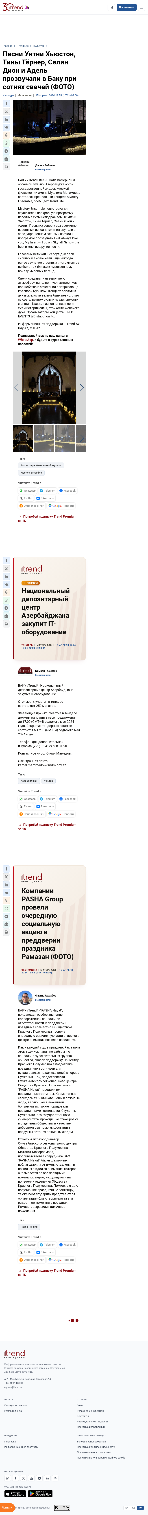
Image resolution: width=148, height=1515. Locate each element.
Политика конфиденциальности (96, 1447)
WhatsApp (25, 340)
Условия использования (91, 1441)
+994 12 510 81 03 (13, 1383)
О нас (80, 1405)
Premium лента (13, 1410)
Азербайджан (29, 780)
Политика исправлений (91, 1426)
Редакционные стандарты (92, 1421)
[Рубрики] (141, 7)
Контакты (83, 1416)
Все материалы (43, 169)
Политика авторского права (94, 1452)
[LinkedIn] (47, 1478)
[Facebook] (15, 1478)
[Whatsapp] (7, 1478)
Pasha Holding (29, 1226)
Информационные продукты (21, 1447)
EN (126, 1508)
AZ (133, 1508)
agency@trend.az (13, 1387)
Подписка (10, 1441)
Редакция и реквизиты (90, 1410)
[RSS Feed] (55, 1478)
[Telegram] (39, 1478)
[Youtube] (31, 1478)
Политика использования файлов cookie (101, 1457)
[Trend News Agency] (14, 1354)
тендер (48, 780)
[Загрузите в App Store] (15, 1493)
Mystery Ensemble (31, 472)
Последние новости (15, 1405)
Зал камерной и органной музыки (41, 465)
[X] (23, 1478)
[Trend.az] (16, 7)
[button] (6, 103)
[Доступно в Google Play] (40, 1493)
